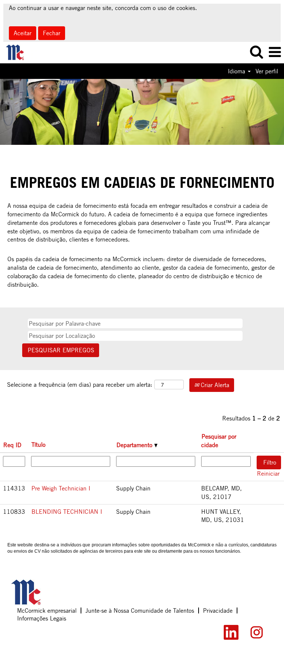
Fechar (51, 33)
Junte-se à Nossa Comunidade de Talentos (139, 610)
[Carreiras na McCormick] (18, 52)
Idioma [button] (237, 71)
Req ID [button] (12, 445)
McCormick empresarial (47, 610)
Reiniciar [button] (268, 473)
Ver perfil (267, 71)
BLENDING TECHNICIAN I (66, 511)
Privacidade (218, 610)
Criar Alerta (214, 385)
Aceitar (22, 33)
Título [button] (38, 444)
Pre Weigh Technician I (60, 488)
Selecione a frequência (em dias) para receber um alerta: (79, 384)
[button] (275, 52)
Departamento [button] (135, 445)
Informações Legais (41, 618)
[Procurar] (256, 52)
